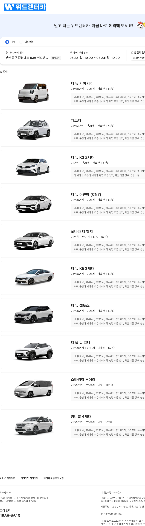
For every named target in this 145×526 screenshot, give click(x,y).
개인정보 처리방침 (29, 478)
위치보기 (56, 57)
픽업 (13, 42)
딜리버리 (29, 42)
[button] (95, 56)
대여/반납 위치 (16, 52)
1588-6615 (10, 515)
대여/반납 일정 (80, 52)
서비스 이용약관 (7, 478)
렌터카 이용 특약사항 (54, 478)
